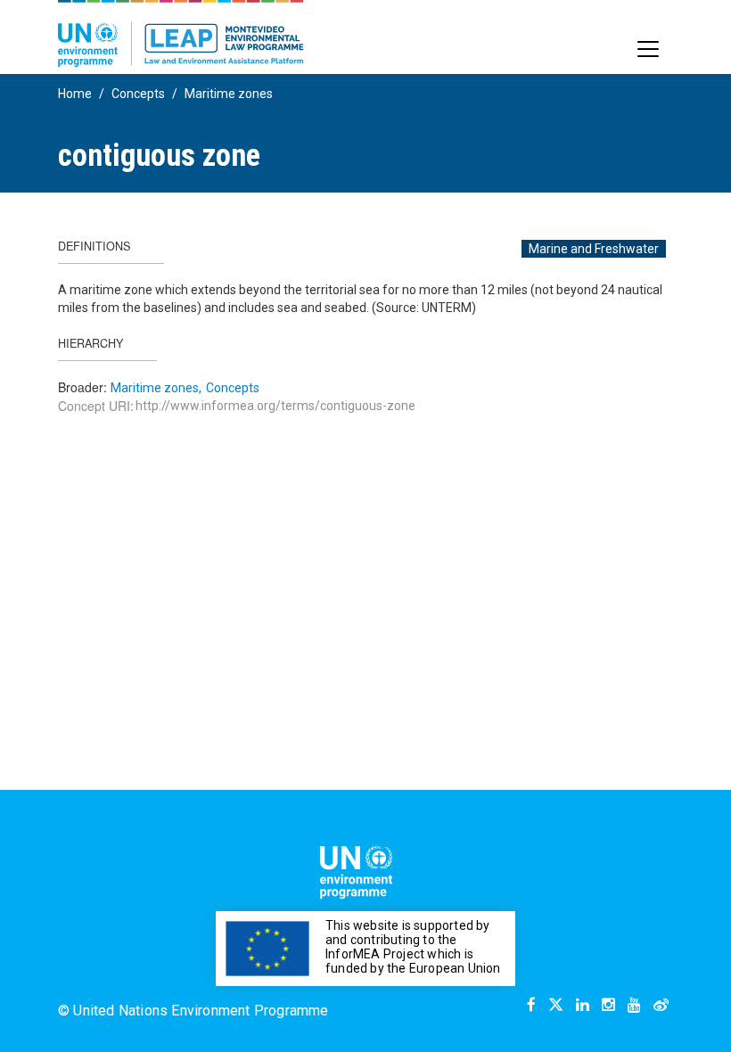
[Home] (181, 33)
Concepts (138, 93)
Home (75, 93)
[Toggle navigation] (648, 49)
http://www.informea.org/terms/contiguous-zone (275, 406)
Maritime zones (229, 93)
